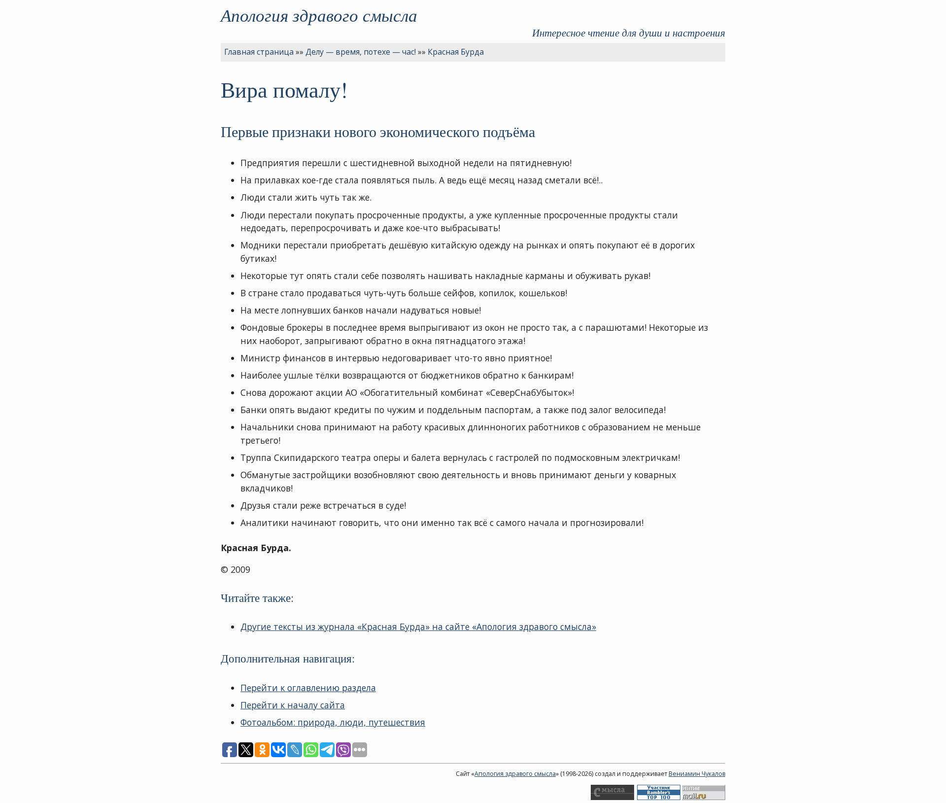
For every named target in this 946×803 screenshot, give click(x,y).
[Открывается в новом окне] (612, 798)
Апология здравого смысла (319, 15)
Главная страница (259, 51)
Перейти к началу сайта (292, 705)
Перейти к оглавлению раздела (308, 688)
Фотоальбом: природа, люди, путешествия (332, 722)
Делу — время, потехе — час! (360, 51)
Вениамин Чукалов (697, 773)
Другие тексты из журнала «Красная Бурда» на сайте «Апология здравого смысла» (418, 626)
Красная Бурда (456, 51)
